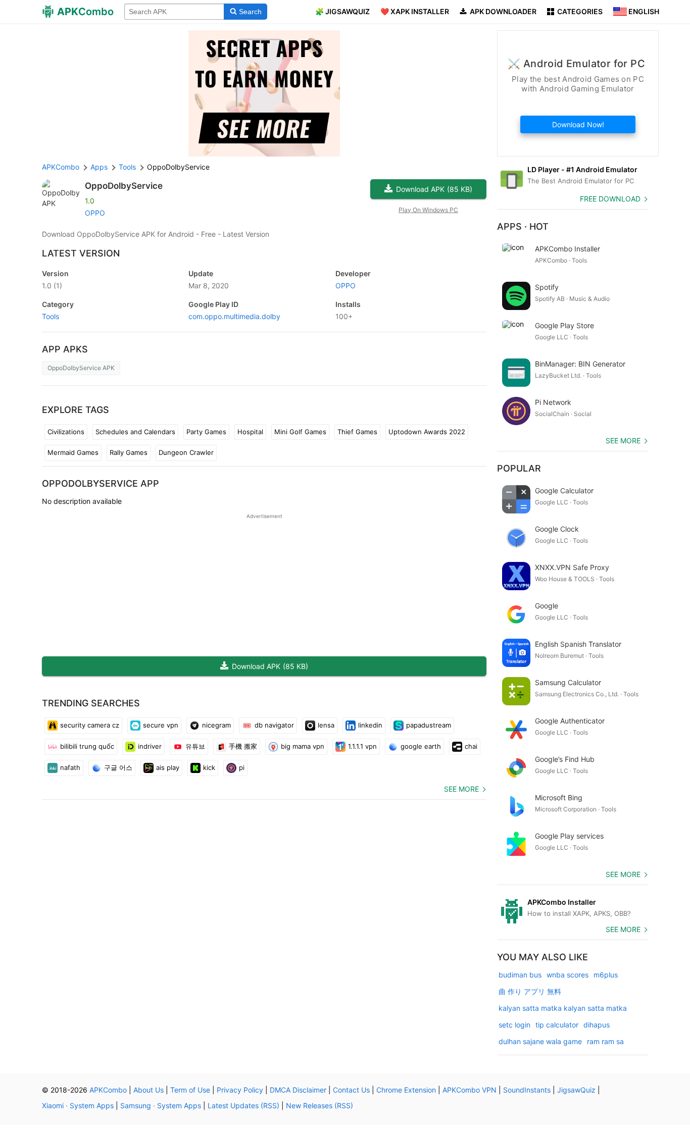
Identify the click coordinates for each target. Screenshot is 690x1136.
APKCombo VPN (469, 1090)
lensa (326, 725)
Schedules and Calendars (135, 432)
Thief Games (357, 432)
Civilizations (65, 432)
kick (209, 767)
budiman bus (520, 974)
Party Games (206, 432)
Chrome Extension (406, 1090)
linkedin (370, 725)
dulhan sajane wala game (540, 1041)
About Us (148, 1090)
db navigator (274, 725)
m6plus (606, 974)
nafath (70, 767)
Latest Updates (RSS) (243, 1105)
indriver (150, 746)
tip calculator (556, 1024)
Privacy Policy (240, 1090)
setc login (514, 1024)
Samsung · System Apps (160, 1105)
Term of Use (190, 1090)
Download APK (434, 189)
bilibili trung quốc (87, 746)
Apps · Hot (523, 226)
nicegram (216, 725)
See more (461, 789)
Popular (519, 468)
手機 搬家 (243, 746)
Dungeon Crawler (186, 452)
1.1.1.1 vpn (362, 746)
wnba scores (567, 974)
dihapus (596, 1024)
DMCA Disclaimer (298, 1090)
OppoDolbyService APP (100, 483)
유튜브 (195, 746)
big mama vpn (302, 746)
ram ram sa (605, 1041)
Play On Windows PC (428, 210)
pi (241, 767)
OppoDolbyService (124, 186)
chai (471, 746)
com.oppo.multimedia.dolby (234, 316)
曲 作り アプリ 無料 (530, 991)
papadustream (428, 725)
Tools (50, 316)
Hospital (250, 432)
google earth (421, 746)
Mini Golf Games (300, 432)
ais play (167, 767)
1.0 (52, 285)
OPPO (95, 213)
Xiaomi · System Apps (78, 1105)
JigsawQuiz (576, 1090)
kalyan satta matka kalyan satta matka (563, 1008)
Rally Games (128, 452)
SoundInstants (527, 1090)
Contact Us (351, 1090)
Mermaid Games (72, 452)
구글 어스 (118, 767)
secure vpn (160, 725)
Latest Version (81, 253)
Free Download (610, 198)
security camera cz (89, 725)
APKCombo (60, 167)
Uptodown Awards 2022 (426, 432)
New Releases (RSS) (319, 1105)
